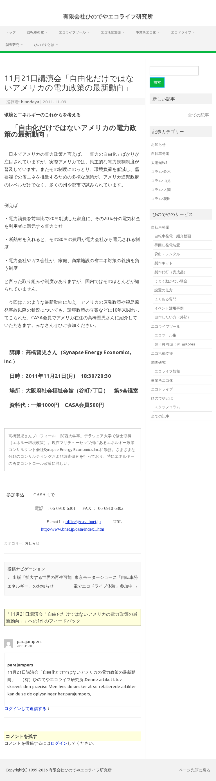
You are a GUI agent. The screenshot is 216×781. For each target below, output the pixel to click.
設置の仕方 (163, 290)
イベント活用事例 (169, 308)
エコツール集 (165, 335)
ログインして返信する (25, 708)
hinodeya (30, 101)
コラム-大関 (161, 189)
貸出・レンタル (167, 254)
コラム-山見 (161, 180)
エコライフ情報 (167, 371)
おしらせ (32, 543)
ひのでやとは (44, 44)
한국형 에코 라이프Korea (174, 344)
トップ (11, 32)
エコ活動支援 (111, 32)
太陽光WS (159, 162)
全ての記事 (198, 115)
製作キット (163, 263)
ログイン (59, 743)
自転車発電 (35, 32)
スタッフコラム (167, 407)
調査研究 (12, 44)
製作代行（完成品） (170, 272)
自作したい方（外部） (172, 317)
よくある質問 (165, 299)
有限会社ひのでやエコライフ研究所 (108, 16)
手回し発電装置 (167, 245)
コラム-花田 (161, 198)
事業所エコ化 (146, 32)
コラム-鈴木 (161, 171)
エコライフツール (72, 32)
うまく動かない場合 (170, 281)
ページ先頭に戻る (194, 770)
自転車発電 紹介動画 (172, 236)
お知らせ (158, 144)
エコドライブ (181, 32)
